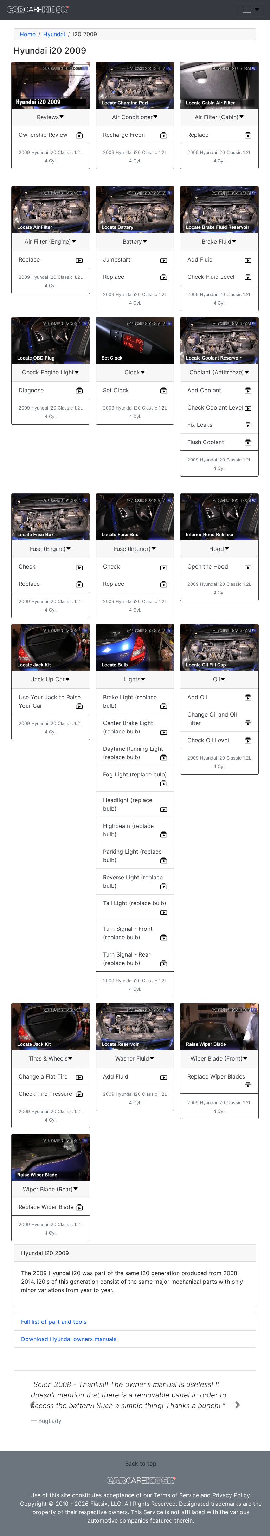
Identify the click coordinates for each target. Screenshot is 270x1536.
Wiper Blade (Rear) (48, 1189)
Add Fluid (200, 259)
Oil (216, 679)
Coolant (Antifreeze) (216, 372)
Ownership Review (43, 134)
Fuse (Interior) (132, 548)
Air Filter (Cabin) (217, 117)
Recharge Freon (124, 134)
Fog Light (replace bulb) (135, 774)
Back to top (140, 1463)
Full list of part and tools (53, 1321)
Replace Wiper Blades (216, 1076)
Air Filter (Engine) (48, 241)
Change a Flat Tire (43, 1076)
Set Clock (116, 390)
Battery (132, 241)
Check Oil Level (208, 740)
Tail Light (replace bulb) (134, 903)
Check (27, 566)
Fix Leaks (199, 424)
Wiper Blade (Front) (217, 1058)
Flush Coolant (205, 442)
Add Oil (197, 697)
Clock (132, 372)
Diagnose (31, 390)
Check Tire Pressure (45, 1093)
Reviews (48, 117)
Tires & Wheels (48, 1058)
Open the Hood (207, 566)
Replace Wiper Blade (46, 1206)
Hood (216, 548)
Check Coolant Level (215, 407)
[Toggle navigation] (250, 10)
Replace (197, 134)
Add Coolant (204, 390)
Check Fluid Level (210, 276)
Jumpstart (116, 259)
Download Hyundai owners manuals (68, 1339)
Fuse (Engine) (48, 548)
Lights (132, 679)
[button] (32, 1405)
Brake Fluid (216, 241)
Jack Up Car (48, 679)
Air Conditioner (132, 117)
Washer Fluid (132, 1058)
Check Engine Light (48, 372)
